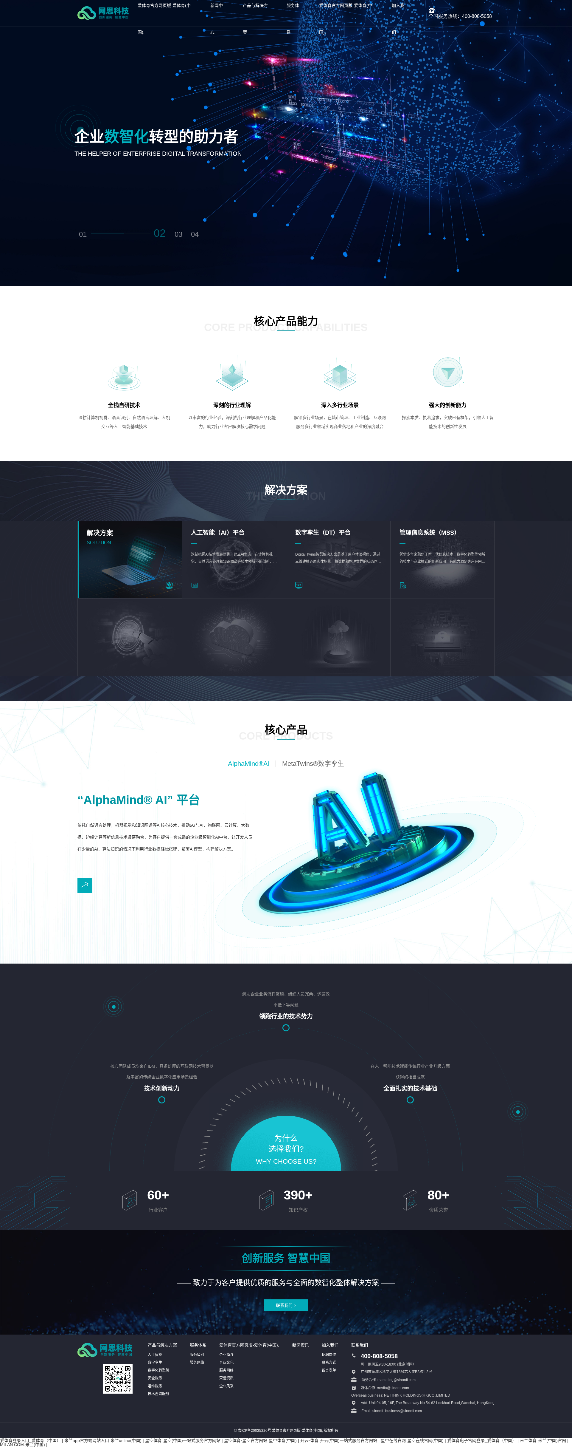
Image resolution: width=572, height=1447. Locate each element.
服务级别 (197, 1355)
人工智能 (155, 1355)
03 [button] (178, 234)
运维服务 (155, 1386)
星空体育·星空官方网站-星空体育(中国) (260, 1440)
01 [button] (83, 234)
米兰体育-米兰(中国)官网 (543, 1440)
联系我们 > (286, 1305)
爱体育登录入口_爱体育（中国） (30, 1440)
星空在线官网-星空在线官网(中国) (412, 1440)
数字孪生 (155, 1363)
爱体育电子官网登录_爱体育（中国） (481, 1440)
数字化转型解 (158, 1370)
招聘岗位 (329, 1355)
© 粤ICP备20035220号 (252, 1431)
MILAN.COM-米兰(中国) (22, 1444)
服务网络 (197, 1363)
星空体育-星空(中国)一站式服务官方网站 (182, 1440)
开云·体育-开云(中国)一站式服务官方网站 (338, 1440)
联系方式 (329, 1363)
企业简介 (226, 1355)
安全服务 (155, 1378)
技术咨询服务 (158, 1394)
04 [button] (195, 234)
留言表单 (329, 1370)
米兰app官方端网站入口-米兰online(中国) (103, 1440)
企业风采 (226, 1386)
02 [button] (160, 233)
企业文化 (226, 1363)
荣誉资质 (226, 1378)
